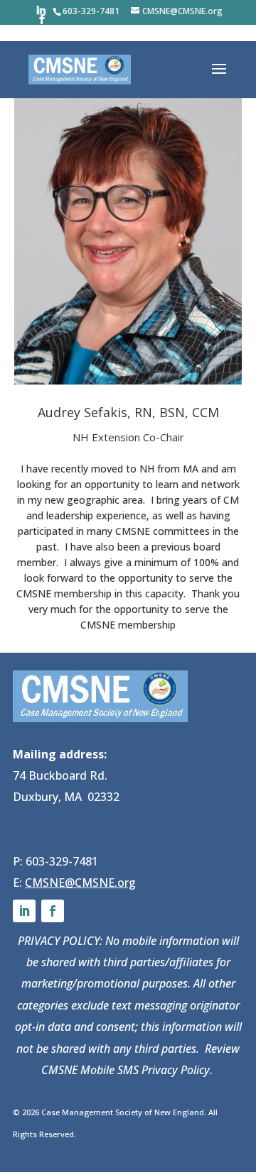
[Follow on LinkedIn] (24, 911)
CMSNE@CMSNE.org (80, 882)
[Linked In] (41, 10)
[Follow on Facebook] (52, 911)
